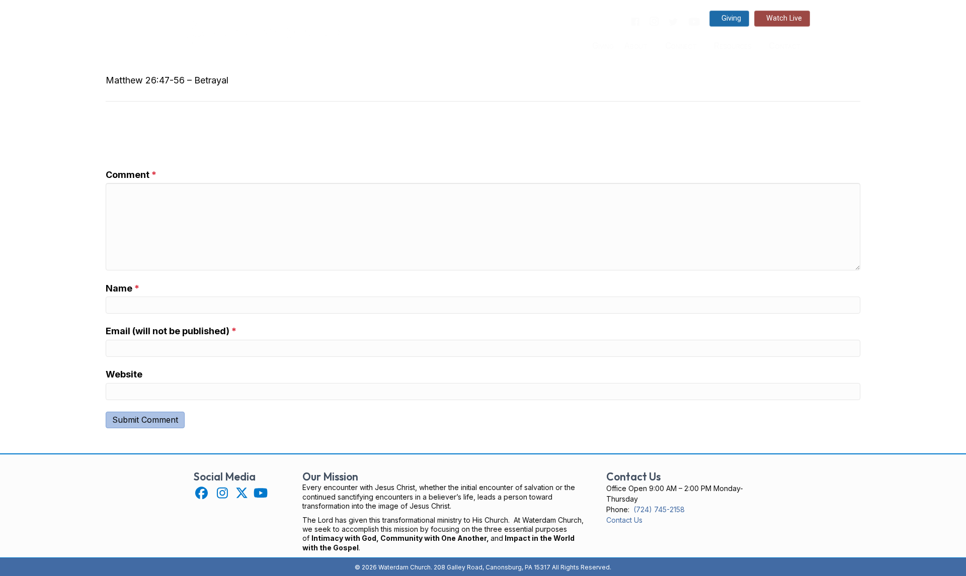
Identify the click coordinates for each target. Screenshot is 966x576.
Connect (681, 46)
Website (124, 374)
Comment (131, 174)
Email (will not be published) (171, 331)
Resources (732, 46)
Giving (603, 46)
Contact (784, 46)
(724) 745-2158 (659, 509)
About (635, 46)
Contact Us (624, 520)
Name (122, 288)
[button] (201, 493)
